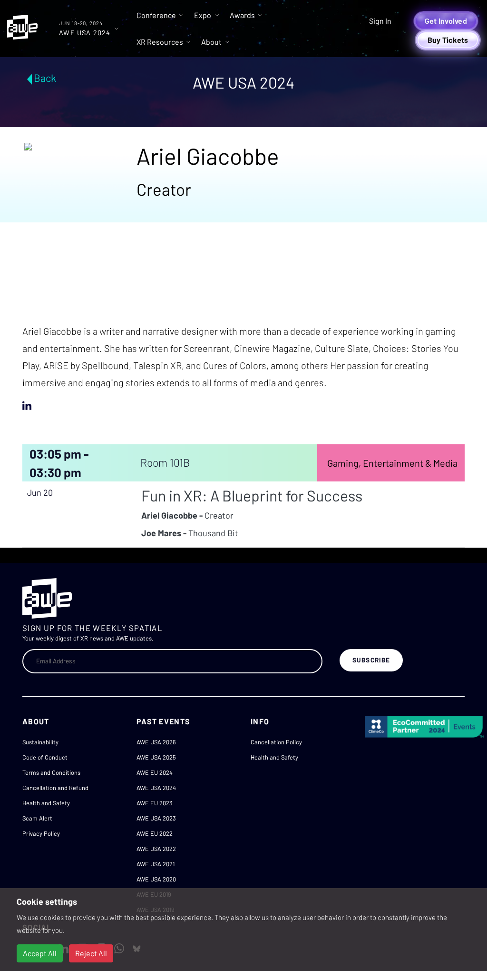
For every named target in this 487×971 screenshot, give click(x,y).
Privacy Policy (41, 833)
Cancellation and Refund (55, 787)
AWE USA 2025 (156, 757)
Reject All (91, 953)
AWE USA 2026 (156, 742)
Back (45, 77)
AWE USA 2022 (156, 848)
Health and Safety (46, 803)
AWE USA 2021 (155, 864)
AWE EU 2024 (154, 772)
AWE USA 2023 (156, 818)
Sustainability (40, 742)
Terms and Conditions (51, 772)
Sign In (380, 20)
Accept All (40, 953)
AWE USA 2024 (156, 787)
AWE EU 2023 (154, 803)
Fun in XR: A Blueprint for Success (251, 495)
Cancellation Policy (276, 742)
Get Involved (446, 20)
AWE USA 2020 (156, 879)
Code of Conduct (45, 757)
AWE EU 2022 (154, 833)
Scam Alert (37, 818)
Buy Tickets (448, 39)
